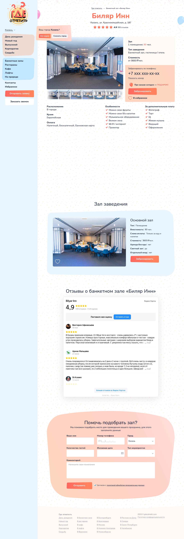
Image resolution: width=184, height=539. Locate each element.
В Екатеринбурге (104, 518)
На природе (11, 77)
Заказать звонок (19, 101)
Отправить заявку (20, 93)
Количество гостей (76, 448)
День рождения (14, 36)
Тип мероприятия (136, 448)
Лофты (9, 73)
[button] (50, 62)
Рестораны (11, 65)
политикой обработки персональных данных (125, 485)
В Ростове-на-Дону (128, 518)
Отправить (79, 485)
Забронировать (142, 91)
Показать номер (136, 78)
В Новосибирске (104, 532)
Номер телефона (105, 436)
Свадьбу (62, 532)
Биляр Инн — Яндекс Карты (110, 395)
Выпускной (11, 44)
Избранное (11, 86)
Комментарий (73, 460)
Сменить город (59, 36)
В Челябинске (126, 528)
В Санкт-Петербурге (128, 525)
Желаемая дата (105, 448)
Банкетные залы (14, 61)
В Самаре (124, 521)
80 (145, 44)
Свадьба (9, 52)
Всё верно (44, 36)
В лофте (80, 528)
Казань (9, 30)
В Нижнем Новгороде (106, 528)
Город (130, 436)
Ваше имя (71, 436)
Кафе (8, 69)
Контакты (10, 82)
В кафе (80, 525)
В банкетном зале (84, 518)
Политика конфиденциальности (151, 517)
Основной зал (141, 220)
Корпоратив (11, 48)
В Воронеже (82, 532)
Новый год (11, 40)
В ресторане (82, 521)
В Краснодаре (103, 521)
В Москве (101, 525)
